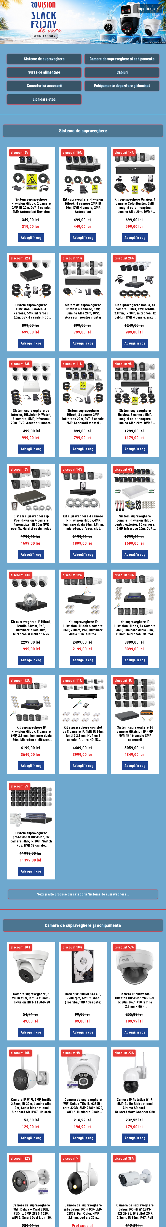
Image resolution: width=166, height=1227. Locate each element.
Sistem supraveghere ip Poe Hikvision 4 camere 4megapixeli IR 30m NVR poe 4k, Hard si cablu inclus (31, 522)
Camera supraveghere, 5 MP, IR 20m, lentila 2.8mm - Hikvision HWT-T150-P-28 (31, 998)
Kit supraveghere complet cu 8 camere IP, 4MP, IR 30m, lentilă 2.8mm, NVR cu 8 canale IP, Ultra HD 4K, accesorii (83, 733)
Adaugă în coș (31, 238)
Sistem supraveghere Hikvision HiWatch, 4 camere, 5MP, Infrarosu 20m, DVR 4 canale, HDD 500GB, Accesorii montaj (31, 311)
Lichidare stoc (44, 99)
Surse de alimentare (44, 72)
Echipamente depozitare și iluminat (122, 86)
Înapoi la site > (147, 9)
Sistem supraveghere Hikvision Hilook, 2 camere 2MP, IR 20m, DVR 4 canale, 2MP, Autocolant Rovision (31, 205)
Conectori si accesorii (44, 86)
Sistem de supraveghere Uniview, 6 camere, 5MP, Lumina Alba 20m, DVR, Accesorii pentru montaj (83, 311)
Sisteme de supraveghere (44, 59)
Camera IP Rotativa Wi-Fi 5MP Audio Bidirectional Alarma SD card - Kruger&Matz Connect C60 (135, 1105)
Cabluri (122, 72)
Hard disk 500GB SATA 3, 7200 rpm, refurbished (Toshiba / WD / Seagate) (83, 998)
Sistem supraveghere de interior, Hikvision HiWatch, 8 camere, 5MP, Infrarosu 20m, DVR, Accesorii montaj (31, 416)
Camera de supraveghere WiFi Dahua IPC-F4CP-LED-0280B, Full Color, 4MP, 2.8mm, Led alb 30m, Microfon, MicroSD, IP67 (83, 1211)
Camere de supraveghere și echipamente (121, 59)
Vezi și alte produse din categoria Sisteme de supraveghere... (83, 894)
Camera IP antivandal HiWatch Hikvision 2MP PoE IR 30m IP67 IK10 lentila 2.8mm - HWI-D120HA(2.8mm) (135, 1000)
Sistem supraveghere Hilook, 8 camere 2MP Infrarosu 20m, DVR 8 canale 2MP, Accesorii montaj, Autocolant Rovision (83, 416)
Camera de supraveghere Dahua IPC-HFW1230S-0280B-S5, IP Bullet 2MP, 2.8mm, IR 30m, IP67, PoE (135, 1211)
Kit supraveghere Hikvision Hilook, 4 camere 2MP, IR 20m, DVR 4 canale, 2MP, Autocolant (83, 205)
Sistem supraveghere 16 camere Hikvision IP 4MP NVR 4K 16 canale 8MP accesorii (135, 733)
